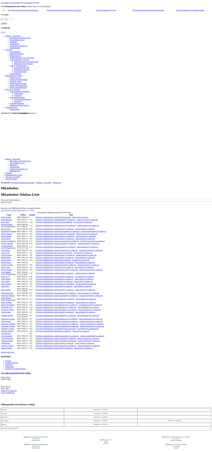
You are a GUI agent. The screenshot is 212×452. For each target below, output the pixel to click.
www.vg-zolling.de (7, 393)
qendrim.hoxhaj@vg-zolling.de (88, 265)
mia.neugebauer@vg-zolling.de (88, 293)
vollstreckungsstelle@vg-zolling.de (92, 336)
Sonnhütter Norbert (8, 326)
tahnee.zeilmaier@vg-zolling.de (89, 346)
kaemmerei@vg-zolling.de (83, 348)
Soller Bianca (6, 321)
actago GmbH (6, 217)
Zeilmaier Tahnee (7, 346)
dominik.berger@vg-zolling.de (87, 225)
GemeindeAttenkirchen (36, 439)
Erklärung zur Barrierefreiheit (15, 369)
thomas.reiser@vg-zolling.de (86, 302)
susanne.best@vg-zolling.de (85, 229)
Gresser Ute (5, 253)
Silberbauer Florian (8, 319)
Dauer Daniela (6, 236)
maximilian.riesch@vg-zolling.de (90, 305)
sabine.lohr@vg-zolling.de (83, 281)
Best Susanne (6, 229)
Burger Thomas (6, 234)
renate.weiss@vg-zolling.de (84, 343)
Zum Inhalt (5, 3)
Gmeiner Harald (6, 246)
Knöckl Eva (5, 277)
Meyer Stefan (6, 290)
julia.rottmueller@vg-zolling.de (88, 307)
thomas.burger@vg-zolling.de (86, 234)
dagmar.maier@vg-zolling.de (86, 284)
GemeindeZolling (176, 447)
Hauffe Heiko (6, 258)
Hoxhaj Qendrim (7, 265)
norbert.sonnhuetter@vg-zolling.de (92, 326)
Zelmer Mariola (6, 348)
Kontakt (8, 361)
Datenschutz (9, 367)
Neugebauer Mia (7, 293)
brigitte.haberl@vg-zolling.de (86, 255)
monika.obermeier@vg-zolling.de (90, 296)
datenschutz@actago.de (80, 217)
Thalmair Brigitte (7, 331)
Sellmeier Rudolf (7, 316)
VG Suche (5, 15)
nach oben (10, 352)
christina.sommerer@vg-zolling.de (92, 324)
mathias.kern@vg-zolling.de (85, 273)
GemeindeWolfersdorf (36, 447)
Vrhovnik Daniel (7, 338)
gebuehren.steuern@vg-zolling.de (91, 250)
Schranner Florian (7, 310)
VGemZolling (106, 442)
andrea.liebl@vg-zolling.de (84, 279)
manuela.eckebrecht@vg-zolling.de (92, 241)
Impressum (9, 365)
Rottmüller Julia (6, 307)
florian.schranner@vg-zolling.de (89, 310)
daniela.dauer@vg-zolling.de (86, 236)
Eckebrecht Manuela (8, 241)
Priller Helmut (6, 298)
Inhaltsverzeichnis (11, 363)
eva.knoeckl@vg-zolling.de (84, 277)
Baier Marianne (6, 220)
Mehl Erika (5, 286)
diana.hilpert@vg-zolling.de (85, 262)
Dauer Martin (6, 239)
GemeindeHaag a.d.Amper (176, 439)
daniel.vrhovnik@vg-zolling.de (88, 338)
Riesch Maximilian (7, 305)
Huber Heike (5, 267)
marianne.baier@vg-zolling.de (87, 220)
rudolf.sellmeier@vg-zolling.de (88, 316)
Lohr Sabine (5, 281)
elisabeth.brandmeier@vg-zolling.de (93, 231)
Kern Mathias (6, 272)
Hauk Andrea (6, 260)
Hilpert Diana (6, 262)
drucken (4, 352)
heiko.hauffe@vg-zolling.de (85, 258)
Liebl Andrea (5, 279)
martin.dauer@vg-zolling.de (85, 239)
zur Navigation (14, 3)
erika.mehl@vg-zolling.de (83, 286)
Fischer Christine (7, 243)
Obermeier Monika (7, 296)
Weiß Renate (5, 343)
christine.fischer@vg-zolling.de (88, 243)
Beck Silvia (5, 222)
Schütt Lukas (5, 312)
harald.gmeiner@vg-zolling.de (87, 247)
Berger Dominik (7, 225)
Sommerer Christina (8, 324)
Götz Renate (5, 250)
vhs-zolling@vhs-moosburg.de (87, 329)
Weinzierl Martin (7, 341)
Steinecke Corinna (7, 329)
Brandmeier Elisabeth (8, 231)
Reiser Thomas (6, 302)
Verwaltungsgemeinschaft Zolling (16, 373)
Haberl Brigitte (6, 255)
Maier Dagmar (6, 284)
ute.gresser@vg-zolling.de (83, 253)
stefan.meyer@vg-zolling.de (85, 290)
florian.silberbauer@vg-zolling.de (90, 319)
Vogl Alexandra (6, 336)
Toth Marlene (6, 334)
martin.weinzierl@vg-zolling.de (89, 341)
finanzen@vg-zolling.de (80, 260)
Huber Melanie (6, 270)
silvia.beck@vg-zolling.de (83, 222)
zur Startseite (28, 3)
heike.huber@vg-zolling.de (84, 267)
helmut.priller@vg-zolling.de (86, 299)
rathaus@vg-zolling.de (9, 391)
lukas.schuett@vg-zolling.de (85, 312)
